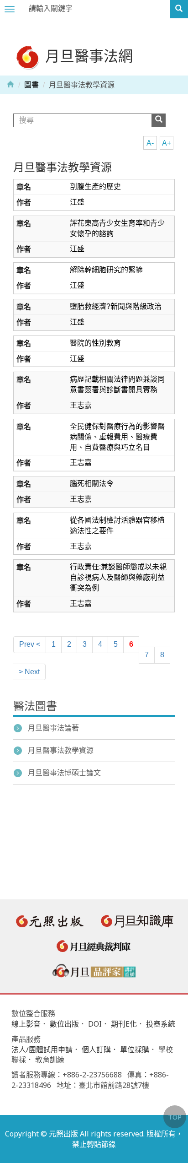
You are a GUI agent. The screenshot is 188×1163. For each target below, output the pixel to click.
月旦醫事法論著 (53, 728)
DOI (95, 1024)
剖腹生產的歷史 (95, 186)
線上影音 (26, 1024)
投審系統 (160, 1024)
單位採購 (134, 1049)
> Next (29, 672)
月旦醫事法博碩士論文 (64, 773)
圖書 (31, 85)
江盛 (77, 202)
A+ (166, 143)
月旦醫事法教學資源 (62, 167)
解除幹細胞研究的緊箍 (106, 270)
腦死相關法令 (92, 483)
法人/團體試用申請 (42, 1049)
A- (150, 143)
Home (10, 83)
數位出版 (64, 1024)
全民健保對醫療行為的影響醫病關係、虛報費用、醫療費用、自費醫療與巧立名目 (117, 436)
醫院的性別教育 (95, 343)
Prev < (29, 644)
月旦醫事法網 (87, 55)
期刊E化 (124, 1024)
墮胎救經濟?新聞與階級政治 (116, 306)
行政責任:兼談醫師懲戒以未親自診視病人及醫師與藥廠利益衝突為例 (118, 577)
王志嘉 (81, 405)
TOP (175, 1116)
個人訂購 (96, 1049)
